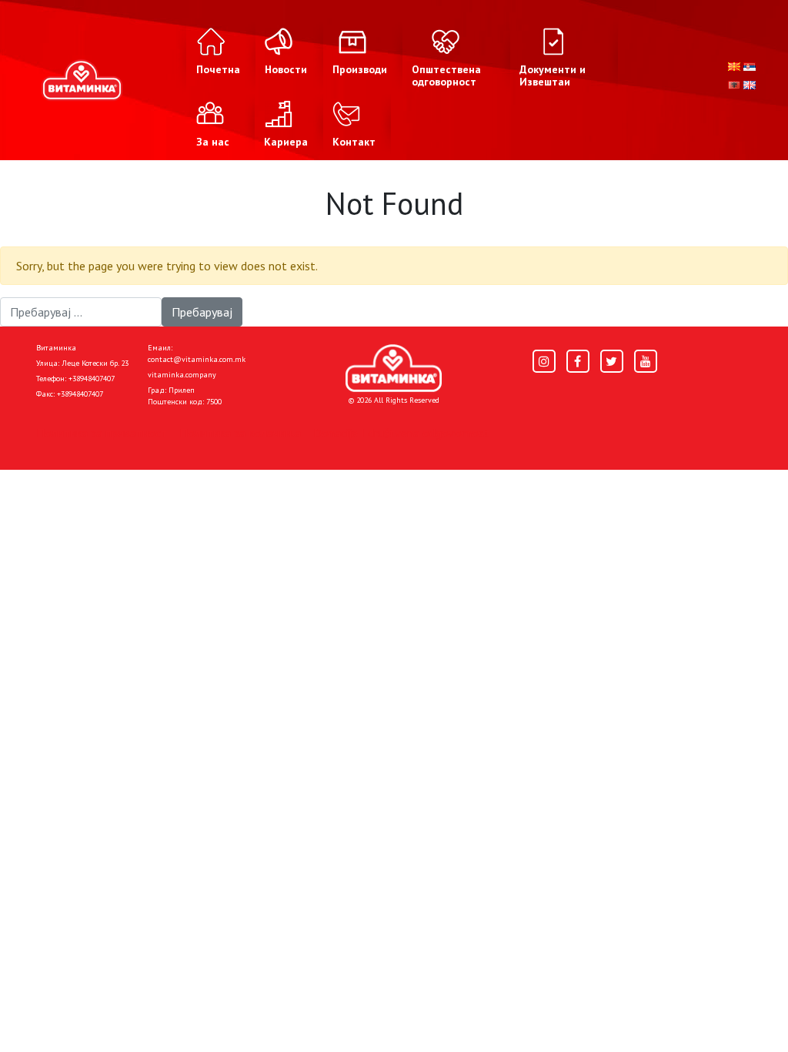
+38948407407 (91, 379)
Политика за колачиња (240, 433)
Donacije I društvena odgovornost (401, 433)
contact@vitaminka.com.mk (196, 359)
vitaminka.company (182, 375)
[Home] (393, 368)
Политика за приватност (101, 433)
